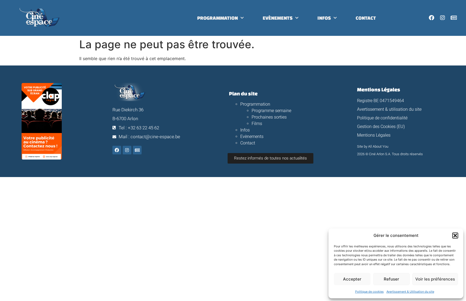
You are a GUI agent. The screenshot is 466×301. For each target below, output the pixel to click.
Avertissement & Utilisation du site (410, 291)
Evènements (278, 17)
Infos (324, 17)
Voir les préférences (435, 279)
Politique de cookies (369, 291)
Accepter (352, 279)
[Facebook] (431, 17)
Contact (366, 17)
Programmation (217, 17)
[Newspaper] (453, 17)
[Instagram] (442, 17)
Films (257, 123)
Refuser (391, 279)
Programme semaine (271, 110)
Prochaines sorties (269, 117)
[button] (455, 235)
